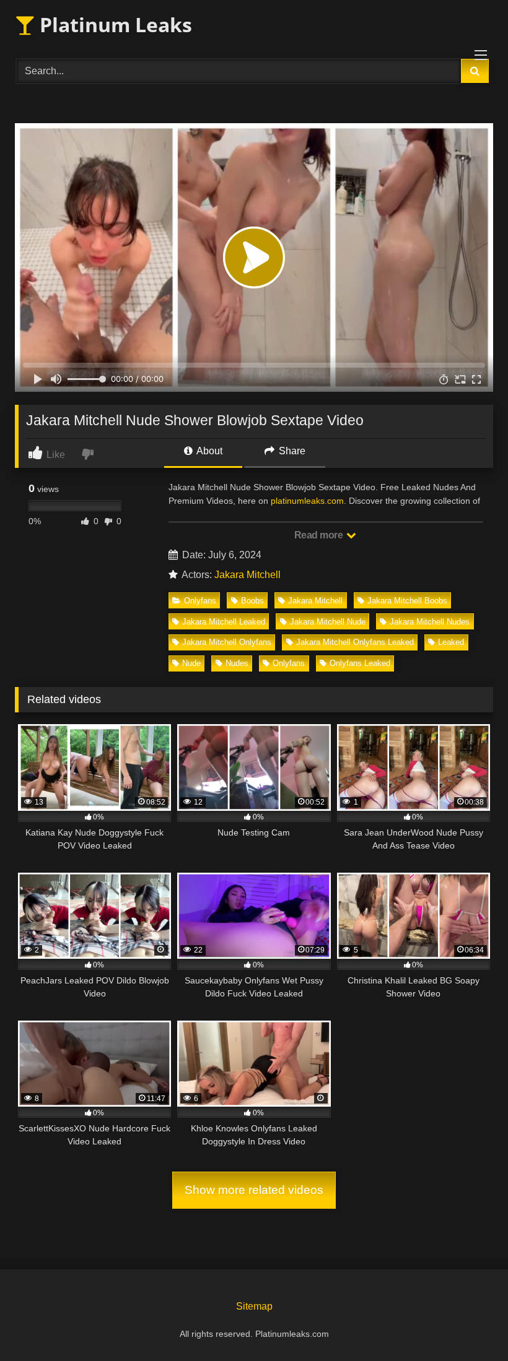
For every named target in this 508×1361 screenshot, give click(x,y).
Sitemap (254, 1306)
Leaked (451, 642)
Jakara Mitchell (247, 574)
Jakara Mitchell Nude (328, 621)
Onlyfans (200, 600)
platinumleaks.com (307, 501)
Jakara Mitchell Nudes (430, 621)
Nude (191, 663)
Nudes (237, 663)
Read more (319, 535)
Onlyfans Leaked (360, 663)
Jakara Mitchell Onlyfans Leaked (355, 642)
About (208, 451)
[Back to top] (469, 1324)
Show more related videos (254, 1189)
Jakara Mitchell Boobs (407, 600)
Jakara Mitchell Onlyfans (226, 642)
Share (290, 451)
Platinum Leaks (113, 24)
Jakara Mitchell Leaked (223, 621)
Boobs (252, 600)
